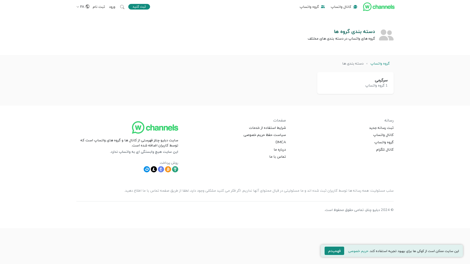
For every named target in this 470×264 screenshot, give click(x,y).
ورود (112, 6)
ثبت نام (99, 6)
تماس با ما (277, 156)
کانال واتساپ (341, 6)
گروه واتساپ (309, 6)
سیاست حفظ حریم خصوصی (265, 134)
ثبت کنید (139, 6)
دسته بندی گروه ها (354, 31)
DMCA (281, 142)
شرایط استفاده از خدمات (267, 127)
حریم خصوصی (358, 251)
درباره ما (280, 149)
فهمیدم (334, 250)
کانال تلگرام (385, 149)
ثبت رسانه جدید (381, 127)
